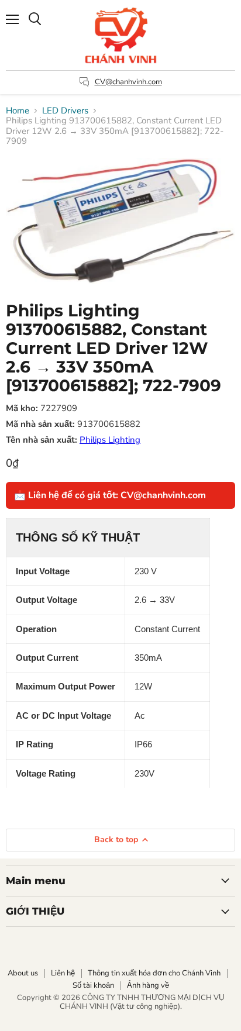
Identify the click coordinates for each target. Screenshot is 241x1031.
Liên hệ (63, 973)
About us (23, 973)
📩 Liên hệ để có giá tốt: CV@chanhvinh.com (110, 495)
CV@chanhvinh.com (128, 82)
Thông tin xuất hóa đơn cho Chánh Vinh (154, 973)
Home (17, 111)
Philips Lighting (110, 440)
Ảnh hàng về (148, 985)
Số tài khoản (93, 985)
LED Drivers (65, 111)
